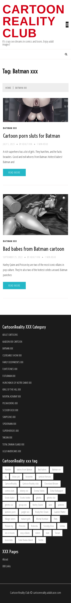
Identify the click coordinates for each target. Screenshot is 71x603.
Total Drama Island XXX (13, 444)
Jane (50, 504)
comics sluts (9, 490)
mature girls (25, 518)
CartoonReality (11, 483)
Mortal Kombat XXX (11, 396)
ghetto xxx (9, 504)
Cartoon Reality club (30, 483)
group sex (23, 504)
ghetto (38, 497)
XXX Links (6, 566)
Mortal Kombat (42, 518)
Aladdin (8, 469)
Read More (14, 172)
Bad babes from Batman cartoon (33, 248)
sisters (37, 532)
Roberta (34, 526)
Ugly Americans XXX (11, 451)
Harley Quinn (38, 504)
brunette (29, 476)
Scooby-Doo (48, 526)
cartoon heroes (44, 476)
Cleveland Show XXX (12, 355)
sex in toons (10, 532)
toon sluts (9, 540)
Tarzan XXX (7, 437)
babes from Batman (24, 469)
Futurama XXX (8, 376)
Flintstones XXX (9, 369)
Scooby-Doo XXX (10, 410)
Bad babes (42, 469)
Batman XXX (10, 128)
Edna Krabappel (56, 490)
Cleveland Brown (51, 483)
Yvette (40, 540)
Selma (62, 526)
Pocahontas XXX (10, 403)
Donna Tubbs (39, 490)
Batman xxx (56, 469)
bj (6, 476)
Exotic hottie (25, 497)
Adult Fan (27, 144)
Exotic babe (10, 497)
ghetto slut (51, 497)
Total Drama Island (25, 540)
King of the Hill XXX (11, 389)
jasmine (61, 504)
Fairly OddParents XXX (12, 362)
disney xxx (24, 490)
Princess (22, 526)
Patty (55, 518)
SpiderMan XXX (9, 424)
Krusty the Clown (41, 511)
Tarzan (57, 532)
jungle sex (25, 511)
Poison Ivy (9, 526)
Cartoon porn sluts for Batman (31, 135)
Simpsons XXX (9, 417)
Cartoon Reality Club (33, 21)
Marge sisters (10, 518)
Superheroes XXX (10, 431)
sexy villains (25, 532)
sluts (47, 532)
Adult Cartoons (10, 335)
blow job (16, 476)
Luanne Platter (60, 511)
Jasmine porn (10, 511)
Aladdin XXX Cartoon (12, 341)
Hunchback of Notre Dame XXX (17, 383)
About (5, 559)
